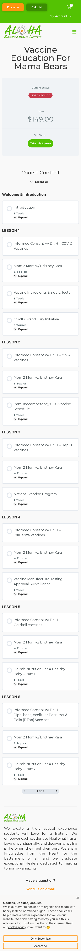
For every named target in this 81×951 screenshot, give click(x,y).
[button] (74, 31)
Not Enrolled (40, 95)
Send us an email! (40, 889)
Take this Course (40, 143)
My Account (58, 16)
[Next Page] (56, 791)
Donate (13, 7)
